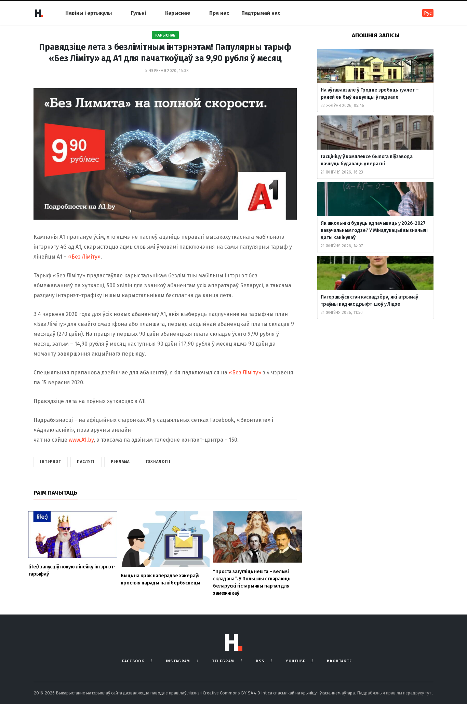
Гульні (138, 13)
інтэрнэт (50, 461)
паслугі (86, 461)
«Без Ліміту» (84, 256)
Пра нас (219, 13)
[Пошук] (408, 12)
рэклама (120, 461)
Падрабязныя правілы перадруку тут (394, 692)
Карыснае (177, 13)
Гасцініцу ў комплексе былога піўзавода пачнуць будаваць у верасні (367, 160)
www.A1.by (81, 440)
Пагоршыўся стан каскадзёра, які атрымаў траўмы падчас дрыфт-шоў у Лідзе (369, 300)
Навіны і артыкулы (88, 13)
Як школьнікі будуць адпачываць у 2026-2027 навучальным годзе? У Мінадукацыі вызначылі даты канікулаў (374, 230)
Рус (428, 13)
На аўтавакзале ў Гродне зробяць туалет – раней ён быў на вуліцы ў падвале (369, 93)
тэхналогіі (158, 461)
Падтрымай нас (260, 13)
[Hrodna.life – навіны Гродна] (39, 13)
